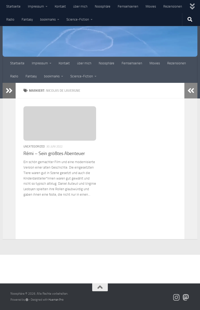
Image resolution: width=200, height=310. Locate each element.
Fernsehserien (128, 6)
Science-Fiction (77, 19)
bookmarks (48, 19)
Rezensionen (172, 6)
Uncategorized (34, 146)
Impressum (36, 6)
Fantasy (27, 19)
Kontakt (60, 6)
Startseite (13, 6)
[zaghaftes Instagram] (176, 297)
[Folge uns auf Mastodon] (186, 297)
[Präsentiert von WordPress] (27, 299)
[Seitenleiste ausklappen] (9, 90)
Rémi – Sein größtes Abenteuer (54, 153)
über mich (80, 6)
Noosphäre (102, 6)
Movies (151, 6)
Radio (10, 19)
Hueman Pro (56, 299)
